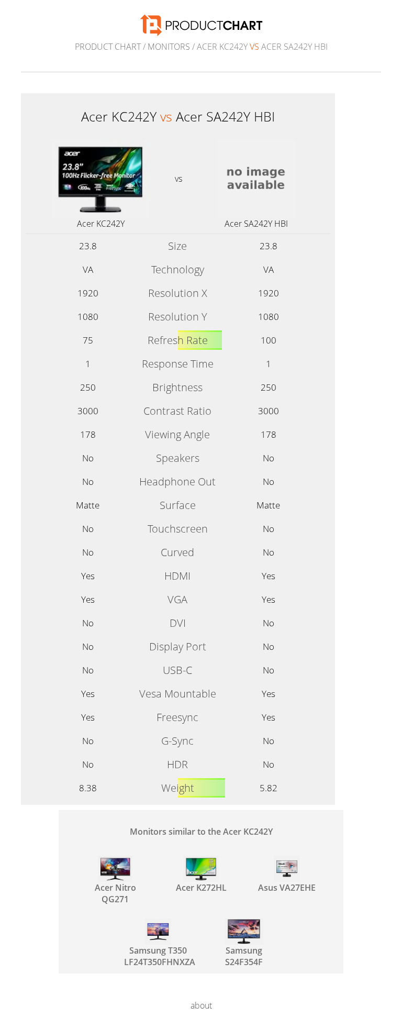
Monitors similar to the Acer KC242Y (201, 831)
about (201, 1005)
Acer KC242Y (101, 223)
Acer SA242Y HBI (256, 223)
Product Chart (108, 46)
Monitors (169, 46)
